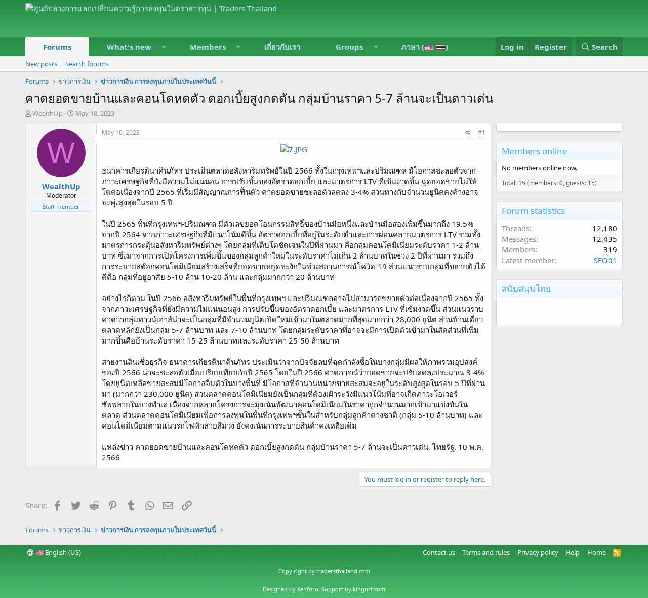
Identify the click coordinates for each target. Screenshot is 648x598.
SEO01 (605, 260)
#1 (481, 132)
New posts (41, 63)
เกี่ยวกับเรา (282, 46)
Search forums (87, 63)
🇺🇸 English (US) (57, 552)
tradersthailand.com (343, 571)
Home (596, 552)
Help (572, 552)
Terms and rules (486, 552)
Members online (535, 151)
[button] (164, 46)
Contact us (439, 552)
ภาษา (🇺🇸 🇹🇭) (424, 46)
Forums (57, 46)
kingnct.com (369, 589)
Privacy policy (537, 552)
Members (208, 46)
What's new (129, 46)
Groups (349, 46)
